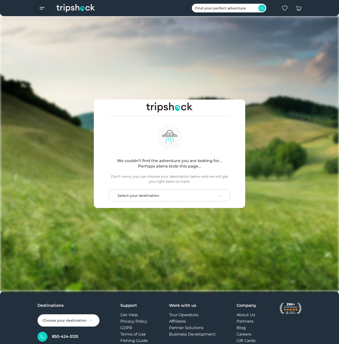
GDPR (126, 327)
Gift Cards (246, 340)
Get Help (129, 314)
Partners (245, 321)
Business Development (192, 334)
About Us (246, 314)
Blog (241, 327)
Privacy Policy (133, 321)
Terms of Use (133, 334)
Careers (244, 334)
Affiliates (177, 321)
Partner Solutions (186, 327)
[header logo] (70, 8)
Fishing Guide (134, 340)
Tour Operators (183, 314)
